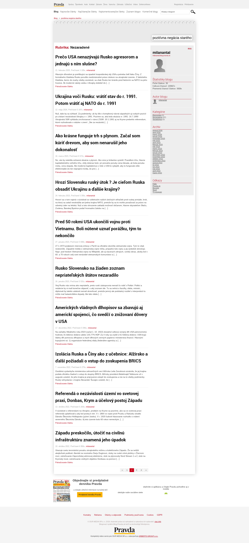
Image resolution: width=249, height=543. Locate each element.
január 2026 (157, 137)
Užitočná (128, 4)
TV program (157, 192)
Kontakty (87, 515)
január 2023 (157, 153)
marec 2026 (157, 135)
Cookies (150, 515)
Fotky (155, 184)
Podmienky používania (134, 515)
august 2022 (157, 163)
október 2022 (158, 159)
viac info (158, 522)
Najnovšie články (68, 11)
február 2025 (158, 145)
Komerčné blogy (150, 11)
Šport (155, 190)
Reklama (98, 515)
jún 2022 (156, 167)
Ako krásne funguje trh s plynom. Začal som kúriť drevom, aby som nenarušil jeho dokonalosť (97, 142)
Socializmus (157, 119)
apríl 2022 (157, 171)
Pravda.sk (156, 186)
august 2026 (157, 131)
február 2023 (158, 151)
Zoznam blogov (133, 11)
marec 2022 (157, 173)
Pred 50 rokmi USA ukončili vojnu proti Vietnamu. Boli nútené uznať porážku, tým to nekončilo (98, 228)
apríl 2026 (157, 133)
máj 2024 (156, 147)
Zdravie (99, 4)
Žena (105, 4)
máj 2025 (156, 141)
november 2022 (159, 157)
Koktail (92, 4)
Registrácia (178, 4)
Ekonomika (157, 115)
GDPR (159, 515)
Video (135, 4)
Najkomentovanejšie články (111, 11)
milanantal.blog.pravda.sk (161, 55)
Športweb (79, 4)
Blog (56, 11)
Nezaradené (157, 117)
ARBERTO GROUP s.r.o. (148, 536)
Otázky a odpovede (113, 515)
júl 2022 (156, 165)
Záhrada (120, 4)
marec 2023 (157, 149)
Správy (71, 4)
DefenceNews (144, 4)
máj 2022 (156, 169)
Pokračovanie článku (64, 86)
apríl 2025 (157, 143)
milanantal (90, 70)
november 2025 (159, 139)
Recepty (156, 188)
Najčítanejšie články (87, 11)
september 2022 (159, 161)
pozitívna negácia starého (71, 18)
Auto (86, 4)
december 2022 (159, 155)
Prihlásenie (189, 4)
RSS (190, 49)
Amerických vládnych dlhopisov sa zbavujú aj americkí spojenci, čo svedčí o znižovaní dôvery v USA (101, 314)
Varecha (112, 4)
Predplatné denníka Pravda (90, 495)
